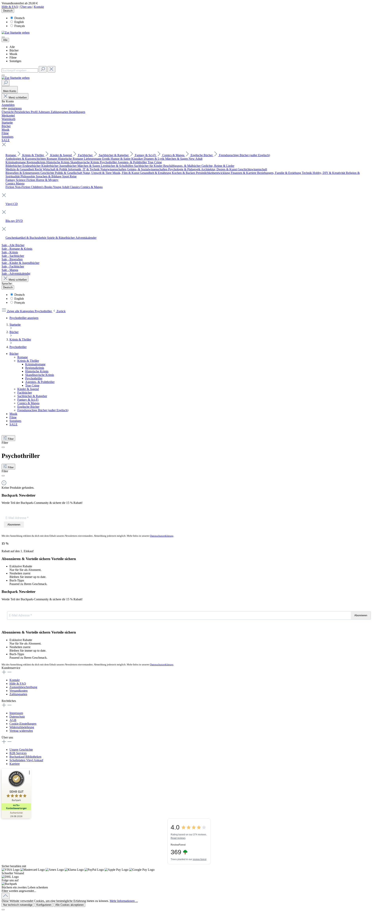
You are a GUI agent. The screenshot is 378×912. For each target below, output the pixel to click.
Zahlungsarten (60, 112)
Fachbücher (24, 392)
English (19, 22)
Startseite (15, 324)
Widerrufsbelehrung (21, 727)
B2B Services (18, 753)
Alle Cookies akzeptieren (69, 904)
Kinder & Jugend (28, 389)
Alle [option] (12, 47)
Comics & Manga (28, 403)
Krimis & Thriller (28, 360)
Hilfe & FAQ (10, 6)
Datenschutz (17, 716)
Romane (22, 357)
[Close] (3, 909)
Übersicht (8, 112)
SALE (13, 424)
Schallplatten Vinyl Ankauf (26, 760)
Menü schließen (18, 97)
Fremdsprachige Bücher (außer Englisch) (42, 410)
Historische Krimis (36, 371)
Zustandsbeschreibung (23, 687)
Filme (13, 417)
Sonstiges (15, 420)
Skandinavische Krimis (39, 375)
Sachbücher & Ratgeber (32, 396)
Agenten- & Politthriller (40, 382)
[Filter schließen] (3, 447)
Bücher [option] (14, 50)
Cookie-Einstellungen (22, 723)
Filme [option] (13, 57)
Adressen (44, 112)
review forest (199, 859)
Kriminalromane (35, 364)
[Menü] (3, 37)
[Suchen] (43, 69)
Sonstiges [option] (15, 61)
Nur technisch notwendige (17, 904)
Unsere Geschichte (21, 749)
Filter (11, 438)
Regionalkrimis (34, 367)
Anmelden (8, 105)
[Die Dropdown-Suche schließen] (51, 69)
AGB (12, 720)
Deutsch (19, 18)
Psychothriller (33, 378)
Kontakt (39, 6)
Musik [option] (13, 54)
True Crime (32, 385)
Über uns (26, 6)
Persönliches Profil (26, 112)
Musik (13, 413)
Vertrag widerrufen (21, 730)
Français (19, 26)
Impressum (16, 713)
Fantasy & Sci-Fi (27, 399)
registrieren (15, 108)
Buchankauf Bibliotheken (25, 756)
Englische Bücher (28, 406)
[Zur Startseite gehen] (16, 32)
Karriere (14, 763)
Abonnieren (13, 524)
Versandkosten (18, 690)
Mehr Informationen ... (124, 901)
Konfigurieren (43, 904)
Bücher (14, 353)
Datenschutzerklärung (161, 535)
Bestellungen (77, 112)
